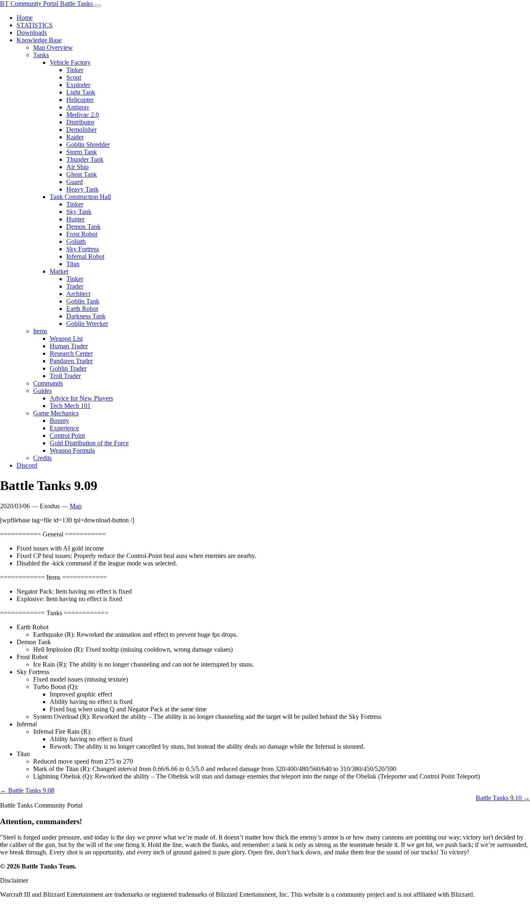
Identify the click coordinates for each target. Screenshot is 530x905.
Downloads (32, 32)
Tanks (41, 54)
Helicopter (80, 99)
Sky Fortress (82, 248)
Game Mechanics (56, 413)
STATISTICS (35, 25)
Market (59, 271)
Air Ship (77, 166)
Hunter (75, 219)
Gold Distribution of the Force (89, 442)
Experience (64, 428)
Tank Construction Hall (80, 196)
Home (25, 17)
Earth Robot (82, 308)
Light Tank (80, 92)
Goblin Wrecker (87, 323)
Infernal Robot (85, 256)
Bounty (59, 420)
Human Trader (69, 345)
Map (76, 506)
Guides (42, 390)
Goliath (76, 241)
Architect (78, 293)
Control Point (67, 435)
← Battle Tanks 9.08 (27, 790)
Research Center (71, 353)
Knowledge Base (39, 40)
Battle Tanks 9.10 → (503, 797)
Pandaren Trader (71, 360)
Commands (48, 383)
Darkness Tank (86, 316)
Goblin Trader (68, 368)
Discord (27, 465)
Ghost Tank (81, 174)
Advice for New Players (81, 398)
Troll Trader (65, 375)
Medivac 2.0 (82, 114)
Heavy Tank (82, 189)
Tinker (74, 69)
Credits (42, 457)
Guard (74, 181)
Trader (74, 286)
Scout (73, 77)
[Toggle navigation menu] (97, 6)
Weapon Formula (72, 450)
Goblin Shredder (88, 144)
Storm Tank (81, 151)
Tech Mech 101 (70, 405)
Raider (75, 137)
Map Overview (53, 47)
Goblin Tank (82, 301)
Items (40, 331)
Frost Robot (81, 234)
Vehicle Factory (70, 62)
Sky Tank (79, 211)
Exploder (78, 84)
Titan (73, 263)
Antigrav (77, 107)
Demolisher (81, 129)
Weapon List (66, 338)
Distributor (80, 122)
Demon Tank (83, 226)
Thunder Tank (85, 159)
